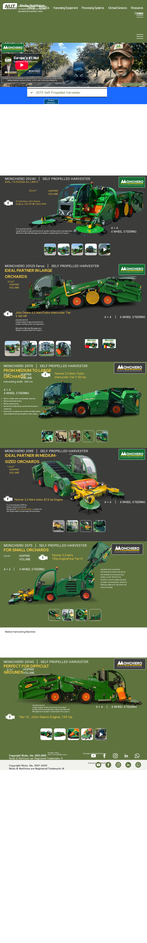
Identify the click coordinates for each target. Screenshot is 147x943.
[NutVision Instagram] (115, 756)
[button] (65, 8)
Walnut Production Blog (135, 84)
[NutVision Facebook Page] (104, 756)
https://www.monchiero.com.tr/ (57, 754)
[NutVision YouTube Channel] (93, 756)
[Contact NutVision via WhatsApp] (137, 756)
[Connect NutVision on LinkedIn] (126, 756)
